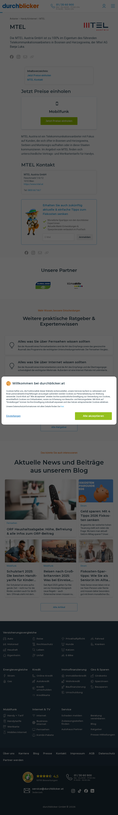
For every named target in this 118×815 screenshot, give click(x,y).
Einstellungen (13, 416)
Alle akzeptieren (93, 416)
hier (62, 406)
